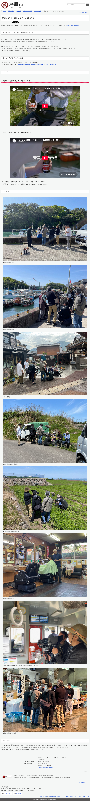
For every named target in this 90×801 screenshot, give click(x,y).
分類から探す (11, 11)
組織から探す (69, 796)
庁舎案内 (18, 793)
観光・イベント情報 (27, 11)
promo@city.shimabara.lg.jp (72, 25)
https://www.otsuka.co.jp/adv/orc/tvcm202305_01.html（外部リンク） (38, 64)
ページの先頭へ (83, 782)
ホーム (4, 11)
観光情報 (19, 11)
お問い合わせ (43, 796)
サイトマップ (85, 796)
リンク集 (77, 796)
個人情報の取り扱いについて (57, 796)
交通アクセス (8, 793)
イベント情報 (37, 11)
